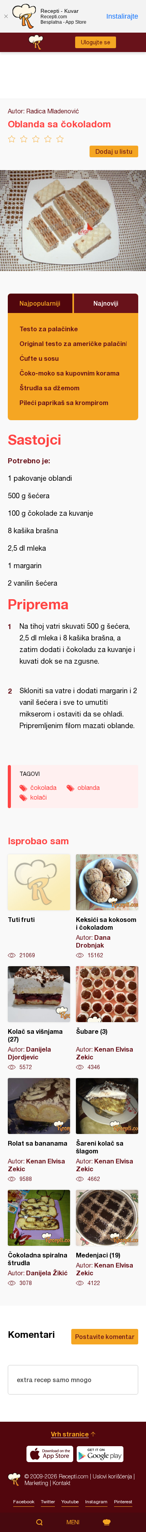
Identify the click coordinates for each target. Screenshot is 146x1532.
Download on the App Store (49, 1454)
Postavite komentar (104, 1336)
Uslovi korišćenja (112, 1476)
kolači (38, 797)
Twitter (48, 1501)
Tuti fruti (39, 906)
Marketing (36, 1483)
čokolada (43, 787)
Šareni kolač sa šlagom (107, 1130)
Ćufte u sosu (39, 358)
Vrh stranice (70, 1434)
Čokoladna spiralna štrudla (39, 1238)
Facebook (23, 1501)
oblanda (88, 787)
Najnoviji (105, 303)
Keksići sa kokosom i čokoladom (107, 906)
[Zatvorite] (6, 16)
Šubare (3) (107, 1018)
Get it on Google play (100, 1454)
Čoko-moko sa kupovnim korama (69, 373)
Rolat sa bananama (39, 1130)
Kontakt (61, 1483)
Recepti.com (14, 1479)
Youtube (70, 1501)
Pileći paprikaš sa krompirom (63, 402)
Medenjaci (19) (107, 1238)
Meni (73, 1522)
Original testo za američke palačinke (73, 343)
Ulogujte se (95, 42)
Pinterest (123, 1501)
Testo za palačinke (48, 328)
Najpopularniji (39, 303)
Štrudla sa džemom (49, 387)
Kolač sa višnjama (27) (39, 1018)
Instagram (96, 1501)
